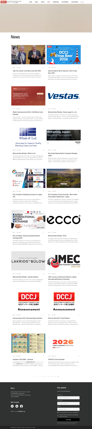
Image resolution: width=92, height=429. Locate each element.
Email (58, 406)
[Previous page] (37, 376)
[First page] (34, 376)
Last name (60, 400)
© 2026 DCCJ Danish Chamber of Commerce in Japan (23, 427)
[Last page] (58, 376)
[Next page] (55, 376)
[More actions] (44, 67)
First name (60, 395)
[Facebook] (21, 406)
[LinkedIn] (16, 406)
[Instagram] (12, 406)
